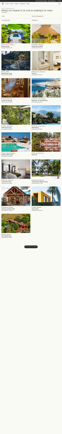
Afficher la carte (32, 246)
